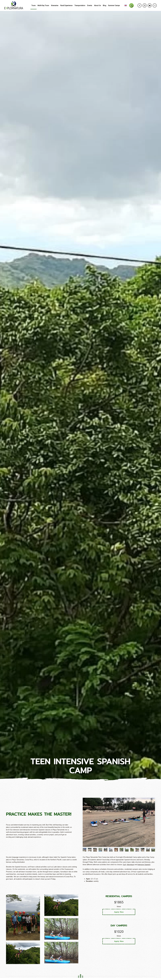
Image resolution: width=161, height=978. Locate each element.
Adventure (130, 864)
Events (89, 5)
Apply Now (119, 912)
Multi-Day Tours (43, 5)
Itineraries (54, 5)
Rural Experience (66, 5)
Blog (104, 5)
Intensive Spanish (144, 864)
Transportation (79, 5)
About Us (97, 5)
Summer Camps (114, 5)
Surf (124, 864)
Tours (33, 5)
